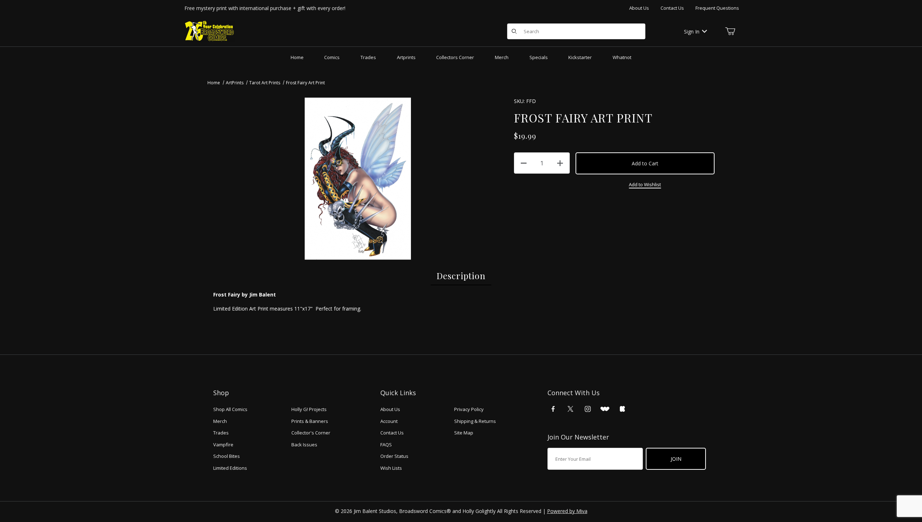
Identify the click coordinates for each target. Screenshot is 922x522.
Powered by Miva (567, 511)
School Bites (226, 456)
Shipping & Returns (475, 421)
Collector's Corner (310, 432)
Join (676, 458)
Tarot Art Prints (264, 83)
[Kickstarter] (622, 409)
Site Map (463, 432)
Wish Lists (391, 468)
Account (389, 421)
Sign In (691, 31)
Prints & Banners (309, 421)
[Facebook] (553, 409)
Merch (220, 421)
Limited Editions (230, 468)
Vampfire (223, 444)
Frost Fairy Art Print (305, 83)
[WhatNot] (604, 409)
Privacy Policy (469, 409)
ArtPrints (234, 83)
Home (213, 83)
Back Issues (304, 444)
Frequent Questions (717, 8)
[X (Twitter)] (570, 409)
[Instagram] (588, 409)
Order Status (394, 456)
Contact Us (672, 8)
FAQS (386, 444)
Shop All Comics (230, 409)
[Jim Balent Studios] (209, 30)
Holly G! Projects (309, 409)
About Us (639, 8)
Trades (221, 432)
